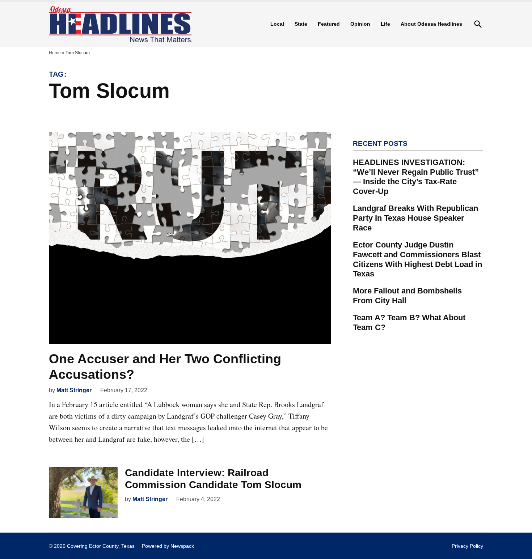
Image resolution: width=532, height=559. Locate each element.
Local (277, 24)
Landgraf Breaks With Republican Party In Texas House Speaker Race (415, 218)
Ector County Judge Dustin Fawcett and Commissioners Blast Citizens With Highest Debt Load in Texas (417, 259)
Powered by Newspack (168, 546)
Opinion (360, 24)
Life (385, 24)
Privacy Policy (467, 546)
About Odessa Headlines (431, 24)
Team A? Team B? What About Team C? (409, 322)
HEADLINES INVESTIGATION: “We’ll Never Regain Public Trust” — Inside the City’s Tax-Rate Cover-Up (416, 177)
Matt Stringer (74, 390)
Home (55, 52)
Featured (329, 24)
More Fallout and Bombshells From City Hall (407, 295)
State (301, 24)
